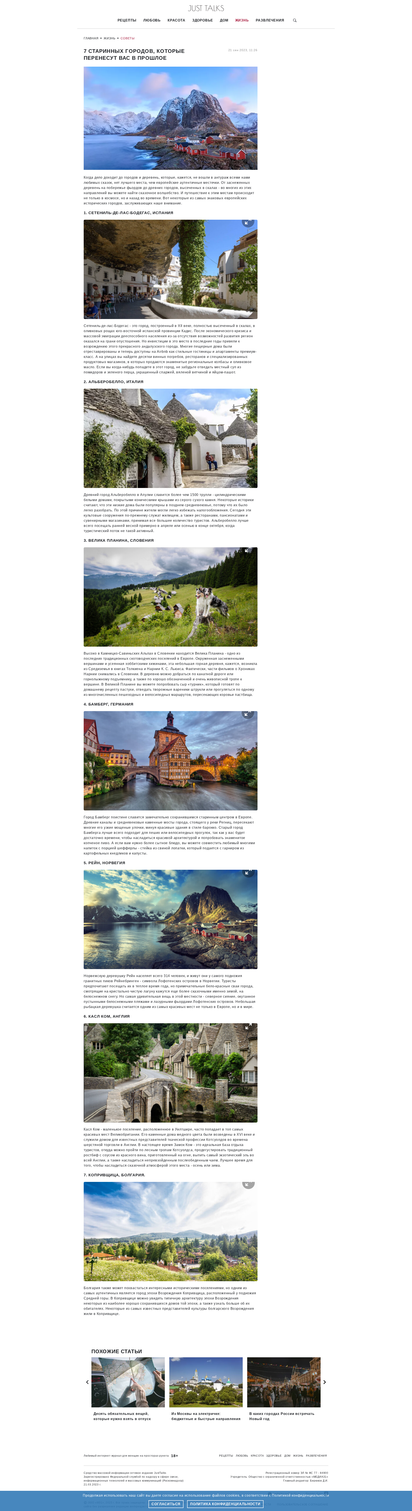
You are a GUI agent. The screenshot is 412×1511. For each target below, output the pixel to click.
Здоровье (202, 20)
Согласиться (165, 1504)
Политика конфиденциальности (225, 1504)
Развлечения (270, 20)
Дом (224, 20)
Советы (128, 38)
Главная (91, 38)
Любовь (152, 20)
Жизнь (242, 20)
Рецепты (127, 20)
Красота (176, 20)
